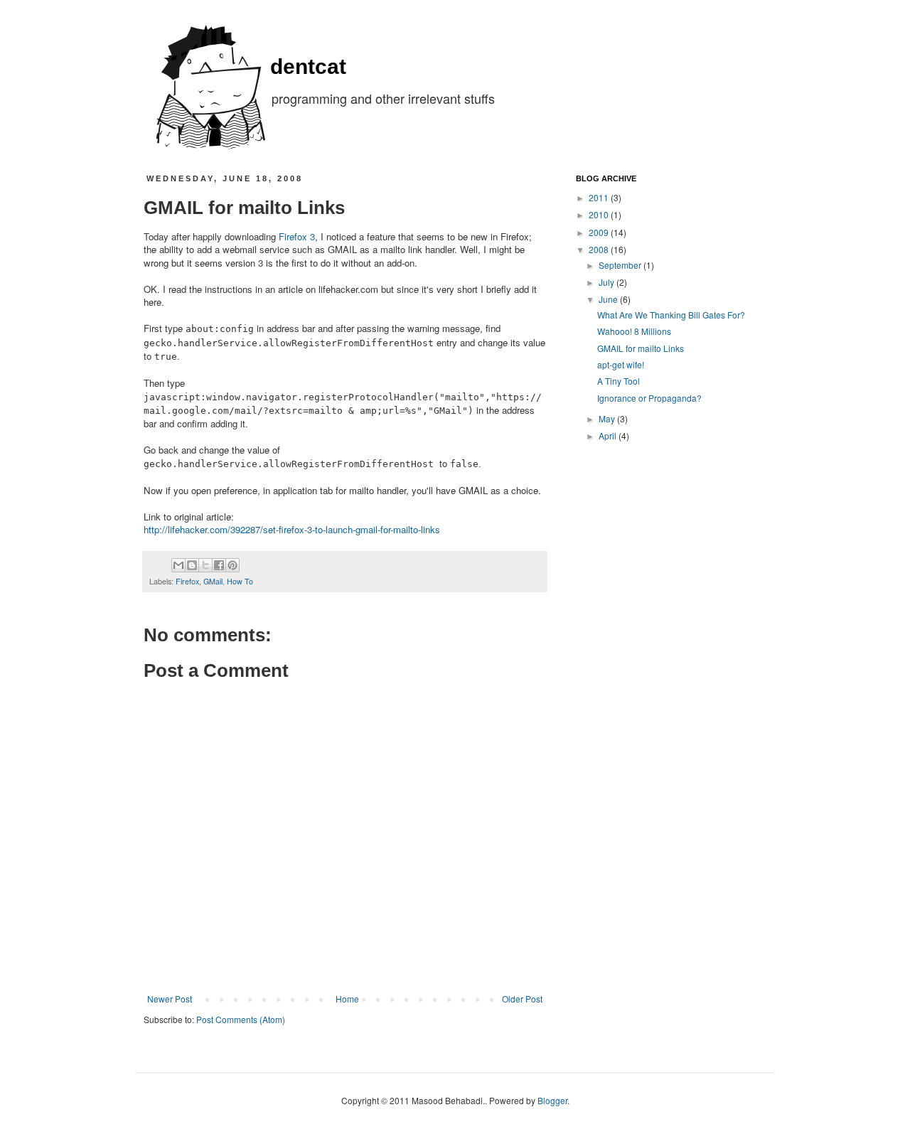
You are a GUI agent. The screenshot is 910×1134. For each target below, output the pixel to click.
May (608, 418)
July (607, 282)
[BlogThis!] (192, 565)
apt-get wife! (620, 364)
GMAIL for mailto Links (640, 348)
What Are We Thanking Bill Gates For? (671, 315)
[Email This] (178, 565)
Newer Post (169, 999)
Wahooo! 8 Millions (634, 331)
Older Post (522, 999)
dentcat (308, 66)
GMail (213, 581)
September (621, 265)
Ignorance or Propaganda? (649, 398)
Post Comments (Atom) (240, 1019)
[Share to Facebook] (219, 565)
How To (240, 581)
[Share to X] (205, 565)
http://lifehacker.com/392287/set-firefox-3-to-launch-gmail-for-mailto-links (292, 529)
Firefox (187, 581)
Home (347, 999)
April (609, 435)
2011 (600, 197)
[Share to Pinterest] (232, 565)
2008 (600, 249)
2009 (600, 232)
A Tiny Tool (618, 381)
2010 (600, 214)
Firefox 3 (297, 236)
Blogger (552, 1100)
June (609, 299)
